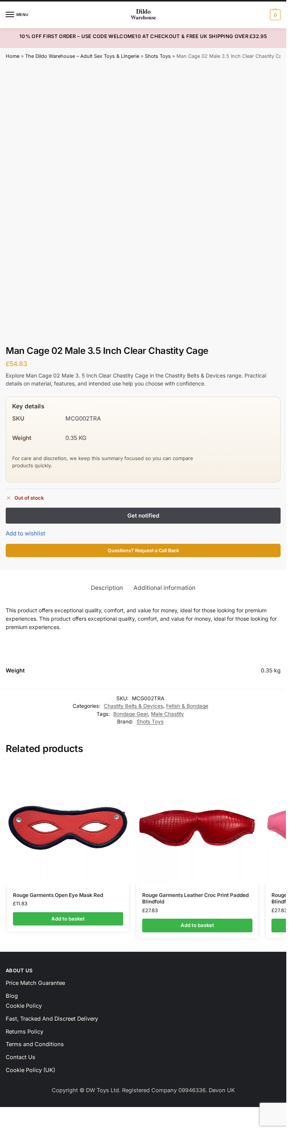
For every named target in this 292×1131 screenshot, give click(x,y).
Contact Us (20, 1057)
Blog (12, 995)
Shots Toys (158, 56)
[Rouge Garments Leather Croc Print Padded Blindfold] (197, 824)
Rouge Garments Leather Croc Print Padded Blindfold (195, 898)
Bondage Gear (130, 714)
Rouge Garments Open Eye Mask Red (58, 895)
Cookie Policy (24, 1005)
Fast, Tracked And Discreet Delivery (52, 1018)
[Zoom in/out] (2, 1113)
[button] (274, 15)
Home (12, 56)
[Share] (15, 1113)
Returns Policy (24, 1031)
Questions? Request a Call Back (143, 550)
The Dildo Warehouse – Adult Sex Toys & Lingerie (82, 56)
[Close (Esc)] (21, 1113)
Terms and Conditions (35, 1044)
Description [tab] (107, 587)
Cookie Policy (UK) (30, 1070)
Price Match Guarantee (35, 983)
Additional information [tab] (164, 587)
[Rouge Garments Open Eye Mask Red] (68, 824)
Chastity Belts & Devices (133, 706)
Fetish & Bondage (187, 706)
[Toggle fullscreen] (8, 1113)
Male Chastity (167, 714)
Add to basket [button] (68, 919)
